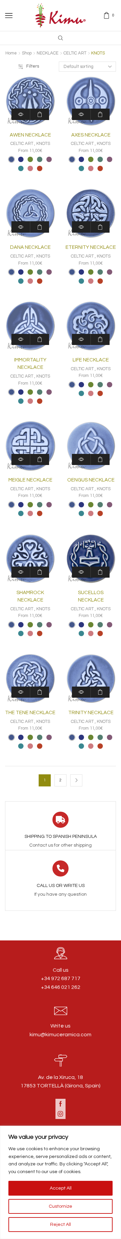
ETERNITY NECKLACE (91, 247)
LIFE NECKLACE (91, 359)
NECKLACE (47, 53)
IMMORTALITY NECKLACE (30, 363)
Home (11, 53)
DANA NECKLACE (30, 247)
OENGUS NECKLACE (91, 479)
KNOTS (43, 143)
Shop (27, 53)
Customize (60, 1206)
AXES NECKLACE (91, 135)
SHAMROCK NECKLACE (30, 596)
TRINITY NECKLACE (91, 712)
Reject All (60, 1224)
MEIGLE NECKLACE (30, 479)
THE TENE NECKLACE (30, 712)
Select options (39, 114)
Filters (32, 66)
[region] (60, 1182)
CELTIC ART (75, 53)
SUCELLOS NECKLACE (91, 596)
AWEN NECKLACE (30, 135)
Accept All (61, 1188)
